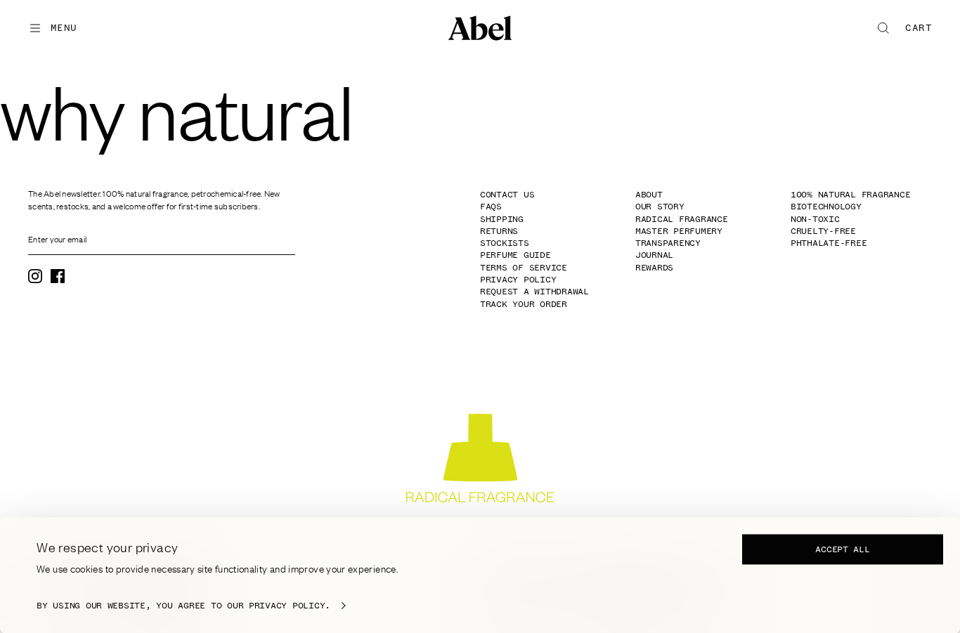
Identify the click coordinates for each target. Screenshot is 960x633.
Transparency (668, 243)
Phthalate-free (829, 243)
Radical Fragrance (681, 219)
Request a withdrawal (534, 291)
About (649, 195)
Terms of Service (523, 268)
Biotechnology (826, 206)
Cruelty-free (823, 231)
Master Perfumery (678, 231)
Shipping (502, 219)
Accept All (842, 549)
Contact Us (507, 195)
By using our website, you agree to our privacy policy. (183, 605)
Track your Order (523, 304)
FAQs (491, 206)
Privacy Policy (518, 280)
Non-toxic (815, 219)
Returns (499, 231)
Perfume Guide (515, 255)
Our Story (660, 206)
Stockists (504, 243)
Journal (654, 255)
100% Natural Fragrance (850, 195)
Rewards (654, 268)
